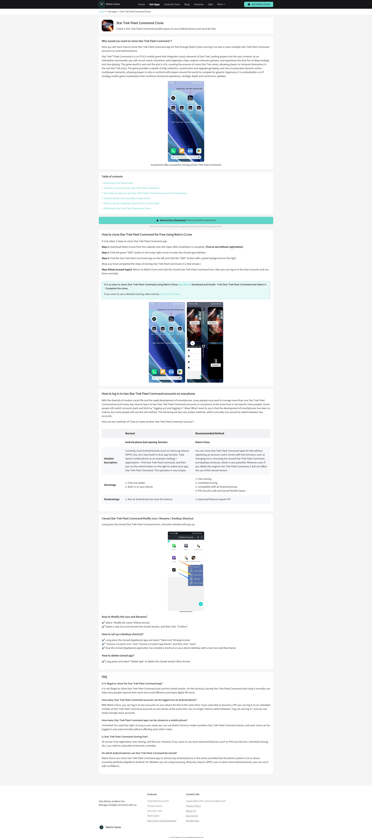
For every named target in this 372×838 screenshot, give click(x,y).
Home (141, 4)
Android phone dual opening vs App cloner (126, 198)
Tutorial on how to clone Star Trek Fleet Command (131, 188)
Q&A (210, 4)
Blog (186, 4)
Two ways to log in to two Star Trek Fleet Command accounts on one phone (145, 193)
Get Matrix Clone (261, 4)
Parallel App (192, 821)
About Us (191, 811)
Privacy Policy (193, 806)
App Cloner (192, 816)
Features (199, 4)
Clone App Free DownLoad (118, 183)
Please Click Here (169, 294)
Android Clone (172, 4)
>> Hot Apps (111, 11)
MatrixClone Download (188, 220)
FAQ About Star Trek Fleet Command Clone (127, 208)
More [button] (220, 4)
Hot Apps (154, 4)
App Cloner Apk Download (161, 821)
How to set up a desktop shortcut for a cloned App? (131, 203)
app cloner (184, 284)
